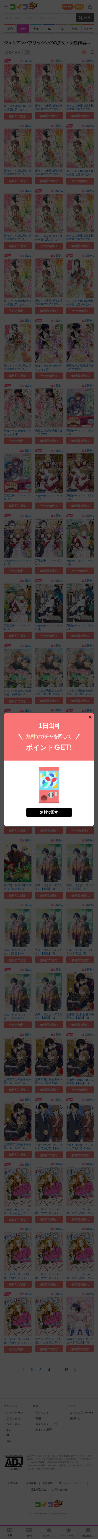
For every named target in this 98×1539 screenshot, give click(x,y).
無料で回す (49, 812)
